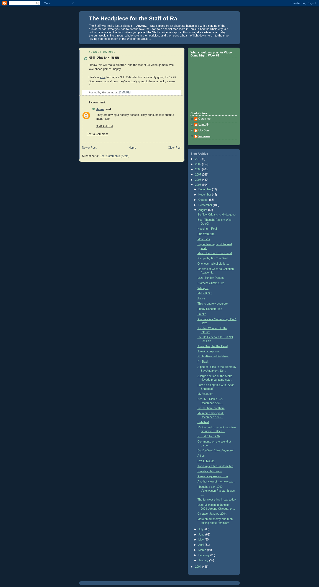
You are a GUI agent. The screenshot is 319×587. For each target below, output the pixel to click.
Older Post (174, 147)
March (202, 550)
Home (132, 147)
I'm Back (203, 361)
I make (201, 314)
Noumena (204, 136)
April (201, 544)
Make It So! (204, 293)
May (201, 539)
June (201, 534)
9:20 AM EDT (104, 126)
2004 (198, 566)
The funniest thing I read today (216, 499)
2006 (198, 179)
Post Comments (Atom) (114, 156)
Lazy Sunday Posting (210, 277)
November (205, 194)
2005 (198, 184)
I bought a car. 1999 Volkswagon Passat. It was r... (216, 490)
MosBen (203, 130)
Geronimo (204, 118)
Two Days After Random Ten (215, 466)
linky (102, 77)
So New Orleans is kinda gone (216, 214)
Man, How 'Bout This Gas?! (214, 253)
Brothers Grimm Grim (210, 283)
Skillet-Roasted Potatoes (213, 356)
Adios (201, 455)
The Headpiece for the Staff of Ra (133, 18)
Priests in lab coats (209, 471)
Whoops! (203, 288)
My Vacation (205, 393)
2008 (198, 169)
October (203, 199)
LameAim (204, 124)
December (205, 189)
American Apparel (208, 351)
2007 (198, 174)
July (201, 529)
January (203, 560)
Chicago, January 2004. (213, 513)
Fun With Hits (206, 233)
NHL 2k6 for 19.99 (208, 436)
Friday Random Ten (209, 308)
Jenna (100, 109)
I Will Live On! (206, 461)
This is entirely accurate (212, 303)
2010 (198, 159)
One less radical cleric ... (213, 263)
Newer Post (89, 147)
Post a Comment (97, 134)
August (203, 210)
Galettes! (203, 422)
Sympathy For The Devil (212, 258)
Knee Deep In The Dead (212, 346)
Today (201, 298)
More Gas (203, 239)
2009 (198, 164)
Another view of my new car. (216, 481)
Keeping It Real (207, 228)
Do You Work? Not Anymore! (215, 450)
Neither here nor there (211, 408)
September (205, 205)
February (204, 555)
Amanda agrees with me (212, 476)
